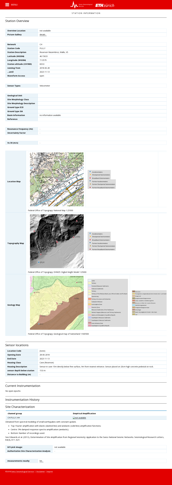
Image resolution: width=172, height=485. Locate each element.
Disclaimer (40, 471)
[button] (11, 5)
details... (43, 34)
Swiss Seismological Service (22, 471)
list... (41, 461)
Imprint (50, 471)
